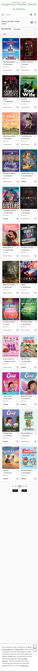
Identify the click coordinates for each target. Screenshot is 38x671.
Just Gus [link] (6, 470)
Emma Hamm (26, 138)
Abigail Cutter (8, 287)
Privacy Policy (19, 649)
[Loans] (31, 15)
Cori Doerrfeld (8, 398)
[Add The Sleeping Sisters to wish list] (17, 219)
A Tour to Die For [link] (8, 359)
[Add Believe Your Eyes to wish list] (35, 404)
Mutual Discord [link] (8, 248)
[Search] (2, 14)
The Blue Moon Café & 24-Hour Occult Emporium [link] (28, 173)
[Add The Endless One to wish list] (35, 144)
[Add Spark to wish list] (17, 107)
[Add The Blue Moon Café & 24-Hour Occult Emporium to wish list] (35, 182)
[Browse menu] (35, 14)
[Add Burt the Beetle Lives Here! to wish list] (35, 442)
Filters (4, 34)
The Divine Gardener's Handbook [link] (10, 322)
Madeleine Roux (27, 287)
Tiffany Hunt (26, 250)
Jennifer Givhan (9, 213)
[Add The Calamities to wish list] (35, 219)
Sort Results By (6, 29)
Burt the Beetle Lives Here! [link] (28, 433)
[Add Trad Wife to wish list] (35, 107)
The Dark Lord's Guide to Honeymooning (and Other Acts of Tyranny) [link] (28, 248)
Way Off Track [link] (25, 359)
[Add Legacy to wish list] (35, 293)
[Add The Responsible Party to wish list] (17, 70)
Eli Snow (7, 324)
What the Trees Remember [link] (10, 285)
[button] (32, 23)
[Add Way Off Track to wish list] (35, 367)
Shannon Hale (8, 175)
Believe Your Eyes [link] (26, 396)
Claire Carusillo (9, 64)
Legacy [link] (23, 285)
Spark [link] (5, 99)
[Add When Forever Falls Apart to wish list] (17, 144)
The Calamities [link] (25, 210)
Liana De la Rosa (9, 250)
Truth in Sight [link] (7, 396)
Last (24, 490)
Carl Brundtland (27, 361)
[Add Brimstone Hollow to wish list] (35, 330)
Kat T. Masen (8, 138)
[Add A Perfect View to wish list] (17, 442)
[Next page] (26, 486)
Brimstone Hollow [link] (26, 322)
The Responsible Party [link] (10, 62)
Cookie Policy (24, 666)
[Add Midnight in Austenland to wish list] (17, 182)
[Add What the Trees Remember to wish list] (17, 293)
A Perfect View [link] (7, 433)
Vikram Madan (26, 473)
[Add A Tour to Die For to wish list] (17, 367)
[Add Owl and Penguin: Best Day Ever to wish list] (35, 479)
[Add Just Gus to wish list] (17, 479)
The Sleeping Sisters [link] (9, 210)
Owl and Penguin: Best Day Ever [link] (28, 470)
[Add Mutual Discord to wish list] (17, 256)
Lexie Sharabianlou (27, 175)
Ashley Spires (26, 435)
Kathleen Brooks (9, 101)
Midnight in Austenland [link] (10, 173)
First (15, 490)
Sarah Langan (26, 101)
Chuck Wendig (26, 213)
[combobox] (15, 15)
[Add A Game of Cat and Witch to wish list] (35, 70)
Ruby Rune (25, 64)
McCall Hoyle (8, 473)
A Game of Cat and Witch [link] (28, 62)
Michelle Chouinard (10, 361)
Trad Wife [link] (24, 99)
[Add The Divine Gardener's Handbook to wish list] (17, 330)
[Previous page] (13, 486)
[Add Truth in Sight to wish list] (17, 404)
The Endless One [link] (26, 136)
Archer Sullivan (26, 324)
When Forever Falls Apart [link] (10, 136)
